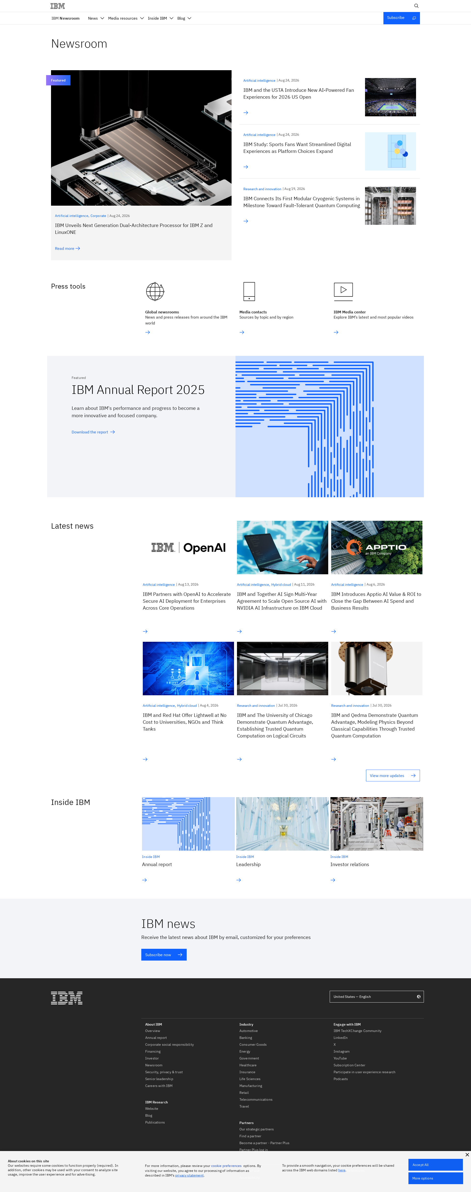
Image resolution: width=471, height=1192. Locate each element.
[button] (467, 1154)
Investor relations (349, 864)
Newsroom (65, 18)
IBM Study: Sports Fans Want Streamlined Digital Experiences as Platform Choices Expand (297, 147)
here (342, 1170)
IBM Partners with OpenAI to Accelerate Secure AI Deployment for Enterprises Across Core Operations (187, 601)
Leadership (248, 864)
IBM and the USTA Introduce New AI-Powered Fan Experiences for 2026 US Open (298, 93)
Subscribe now (158, 954)
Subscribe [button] (396, 17)
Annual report (157, 864)
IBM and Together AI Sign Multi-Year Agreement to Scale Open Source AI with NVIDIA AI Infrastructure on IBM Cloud (282, 601)
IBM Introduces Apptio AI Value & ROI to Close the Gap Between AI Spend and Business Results (376, 601)
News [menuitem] (93, 18)
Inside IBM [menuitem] (157, 18)
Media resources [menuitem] (123, 18)
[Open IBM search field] (416, 6)
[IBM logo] (59, 6)
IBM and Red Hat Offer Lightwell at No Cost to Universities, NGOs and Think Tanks (184, 722)
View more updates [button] (387, 775)
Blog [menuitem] (181, 18)
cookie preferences (226, 1166)
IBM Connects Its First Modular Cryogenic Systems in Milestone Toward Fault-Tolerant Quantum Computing (301, 202)
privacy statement (189, 1175)
